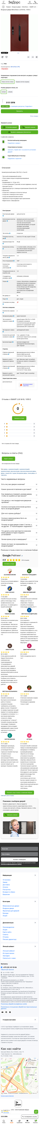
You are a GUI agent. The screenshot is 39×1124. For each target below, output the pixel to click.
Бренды (5, 913)
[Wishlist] (6, 57)
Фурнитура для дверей (11, 911)
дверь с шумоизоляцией (11, 469)
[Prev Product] (28, 57)
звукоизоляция (15, 471)
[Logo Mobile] (14, 2)
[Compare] (2, 57)
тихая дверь (31, 473)
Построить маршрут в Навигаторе (7, 1095)
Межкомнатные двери (11, 906)
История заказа (8, 953)
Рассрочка (6, 889)
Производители (8, 927)
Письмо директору (9, 939)
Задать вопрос (8, 458)
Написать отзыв (19, 418)
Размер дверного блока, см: (9, 87)
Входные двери (8, 908)
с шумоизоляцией (24, 469)
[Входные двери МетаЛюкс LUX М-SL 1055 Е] (19, 32)
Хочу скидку (34, 116)
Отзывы (6, 937)
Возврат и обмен (9, 892)
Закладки (6, 956)
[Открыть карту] (22, 556)
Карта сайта (7, 932)
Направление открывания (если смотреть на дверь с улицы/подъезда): (19, 76)
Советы (5, 934)
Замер (5, 882)
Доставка (6, 885)
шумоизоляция (5, 471)
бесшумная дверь (22, 473)
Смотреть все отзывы (7, 795)
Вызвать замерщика (19, 859)
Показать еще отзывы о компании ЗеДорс (19, 792)
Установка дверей (11, 127)
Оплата (5, 887)
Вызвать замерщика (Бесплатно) (21, 132)
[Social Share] (36, 57)
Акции (5, 916)
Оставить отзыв (9, 564)
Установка (6, 880)
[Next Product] (32, 57)
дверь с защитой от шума (8, 473)
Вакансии (6, 894)
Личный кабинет (9, 951)
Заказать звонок (30, 127)
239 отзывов (6, 1112)
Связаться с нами (9, 958)
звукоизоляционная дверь (28, 471)
